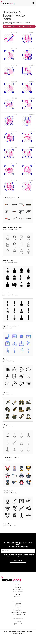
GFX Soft (20, 22)
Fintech (5, 359)
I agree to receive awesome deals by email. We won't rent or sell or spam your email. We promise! (19, 555)
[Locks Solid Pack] (18, 278)
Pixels (5, 328)
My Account (18, 587)
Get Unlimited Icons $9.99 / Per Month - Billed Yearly (19, 26)
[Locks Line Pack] (18, 245)
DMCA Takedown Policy (18, 614)
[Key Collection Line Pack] (18, 442)
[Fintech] (18, 343)
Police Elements (8, 491)
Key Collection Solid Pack (11, 326)
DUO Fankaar (7, 492)
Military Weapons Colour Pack (12, 227)
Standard (10, 24)
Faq (18, 608)
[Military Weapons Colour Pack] (18, 212)
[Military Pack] (18, 409)
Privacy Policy (18, 610)
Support (18, 606)
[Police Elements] (18, 475)
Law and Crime (7, 524)
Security (27, 22)
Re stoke (6, 361)
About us (18, 603)
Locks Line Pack (8, 260)
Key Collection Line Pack (10, 458)
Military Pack (7, 425)
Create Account (18, 589)
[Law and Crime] (18, 508)
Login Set (6, 392)
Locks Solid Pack (8, 293)
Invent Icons (7, 525)
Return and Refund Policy (18, 612)
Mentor (6, 427)
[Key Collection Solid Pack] (18, 310)
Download (14, 32)
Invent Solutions (8, 229)
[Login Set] (18, 376)
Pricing (18, 594)
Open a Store (18, 596)
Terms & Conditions (18, 633)
